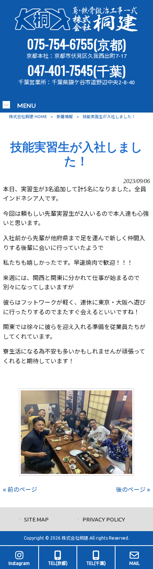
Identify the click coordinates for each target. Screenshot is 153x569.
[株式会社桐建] (76, 29)
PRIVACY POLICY (103, 519)
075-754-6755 (60, 43)
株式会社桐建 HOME (28, 116)
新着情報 (64, 116)
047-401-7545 (60, 70)
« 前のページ (20, 489)
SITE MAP (36, 519)
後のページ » (133, 489)
